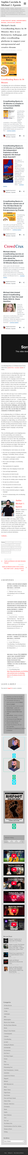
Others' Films (7, 1101)
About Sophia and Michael (18, 1152)
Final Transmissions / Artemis (11, 1070)
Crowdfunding (21, 20)
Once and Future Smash (10, 1098)
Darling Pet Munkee (9, 1044)
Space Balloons (8, 1115)
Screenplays (7, 1106)
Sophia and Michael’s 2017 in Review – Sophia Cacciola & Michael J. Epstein (17, 636)
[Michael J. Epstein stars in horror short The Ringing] (6, 940)
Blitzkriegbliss (7, 1019)
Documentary (7, 1050)
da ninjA (6, 1042)
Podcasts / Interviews (9, 1103)
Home (6, 1152)
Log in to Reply (22, 584)
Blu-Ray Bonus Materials (10, 1025)
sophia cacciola (15, 549)
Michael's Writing (9, 837)
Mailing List (10, 1152)
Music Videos (7, 1089)
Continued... (4, 535)
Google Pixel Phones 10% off (14, 724)
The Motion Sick (8, 1123)
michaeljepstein (6, 547)
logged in (10, 688)
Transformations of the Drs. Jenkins (12, 1126)
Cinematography (8, 1033)
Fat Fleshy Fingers (8, 1056)
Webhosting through (14, 719)
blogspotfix (9, 542)
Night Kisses (7, 1092)
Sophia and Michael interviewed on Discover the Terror (16, 961)
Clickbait (6, 1036)
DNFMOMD (7, 1047)
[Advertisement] (11, 989)
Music (5, 1087)
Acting (5, 1011)
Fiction (5, 1059)
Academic (6, 1008)
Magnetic (6, 1078)
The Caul (6, 1120)
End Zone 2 (7, 1053)
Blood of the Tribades (9, 1022)
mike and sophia (16, 547)
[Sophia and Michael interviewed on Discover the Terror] (6, 961)
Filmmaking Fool (8, 1067)
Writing (18, 22)
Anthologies (7, 1014)
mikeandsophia (6, 549)
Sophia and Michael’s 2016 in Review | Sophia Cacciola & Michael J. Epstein (17, 585)
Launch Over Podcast (9, 1075)
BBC (5, 1016)
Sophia (5, 1112)
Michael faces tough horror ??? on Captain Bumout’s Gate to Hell (16, 954)
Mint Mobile (15, 723)
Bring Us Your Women (9, 1030)
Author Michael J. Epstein (20, 503)
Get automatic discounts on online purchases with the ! (15, 702)
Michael (4, 22)
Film (5, 1061)
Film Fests (6, 1064)
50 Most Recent (6, 20)
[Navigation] (25, 3)
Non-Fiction (11, 22)
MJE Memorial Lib (8, 1084)
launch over (17, 542)
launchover (5, 544)
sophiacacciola (6, 552)
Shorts (5, 1109)
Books (14, 20)
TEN (5, 1117)
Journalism (6, 1073)
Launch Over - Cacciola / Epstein (15, 367)
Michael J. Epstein (16, 50)
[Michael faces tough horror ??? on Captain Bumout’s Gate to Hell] (6, 954)
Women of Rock (8, 1129)
